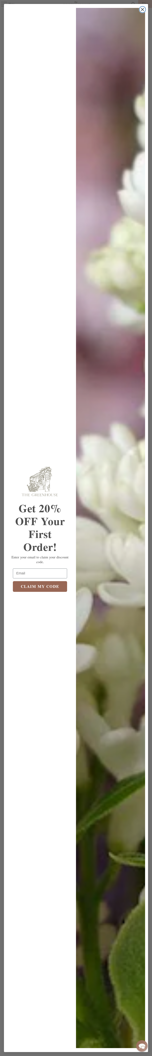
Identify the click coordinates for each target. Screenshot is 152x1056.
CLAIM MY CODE (40, 586)
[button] (142, 1046)
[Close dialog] (142, 9)
